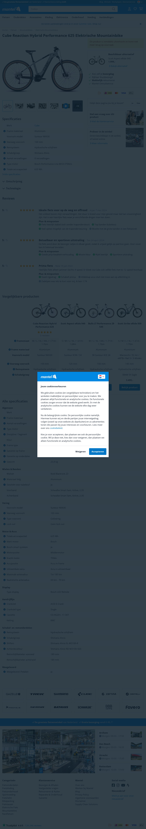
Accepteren (98, 451)
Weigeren (80, 451)
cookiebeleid (56, 428)
